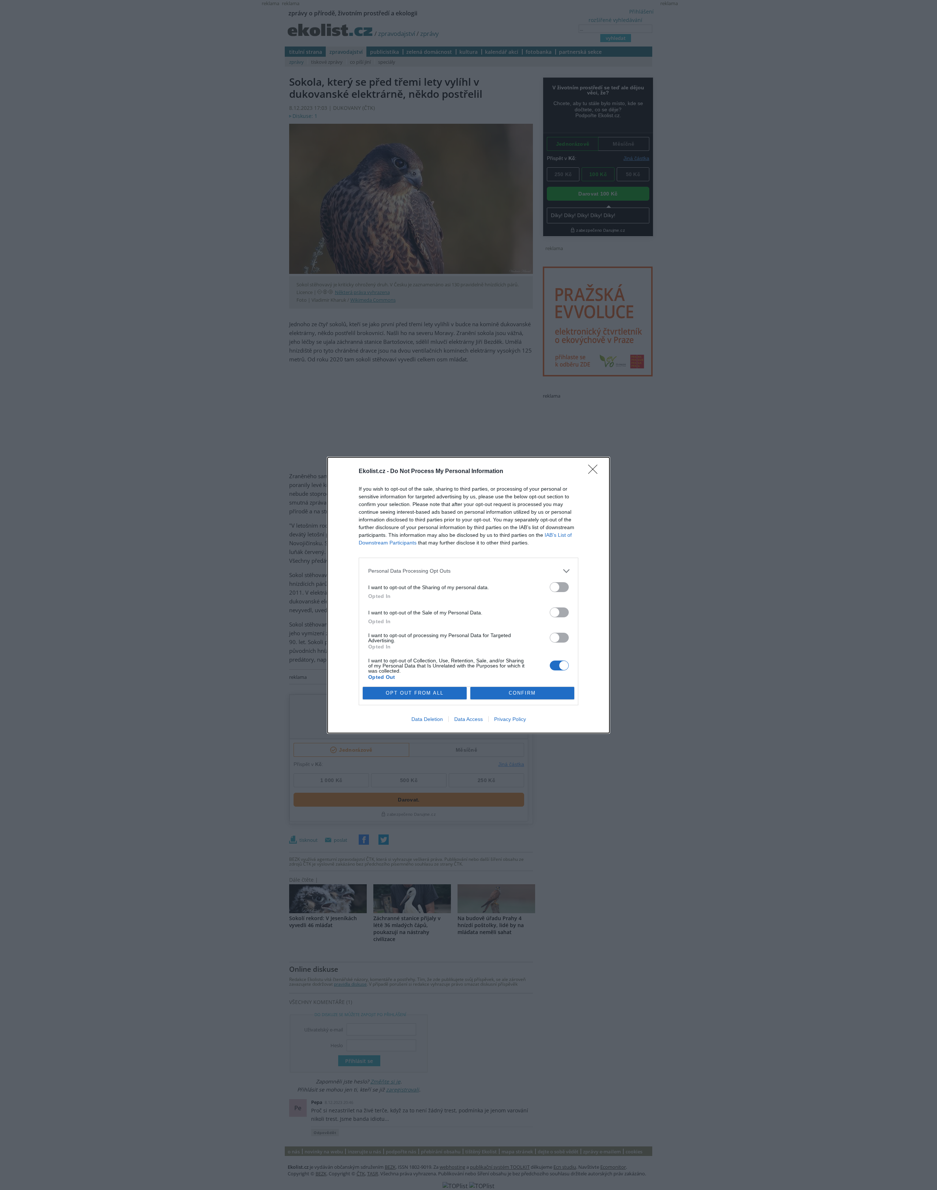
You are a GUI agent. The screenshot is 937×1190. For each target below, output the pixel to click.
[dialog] (468, 595)
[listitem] (468, 571)
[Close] (595, 472)
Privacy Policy (510, 719)
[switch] (559, 587)
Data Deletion (427, 719)
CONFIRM (522, 693)
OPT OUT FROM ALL (415, 693)
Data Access (468, 719)
